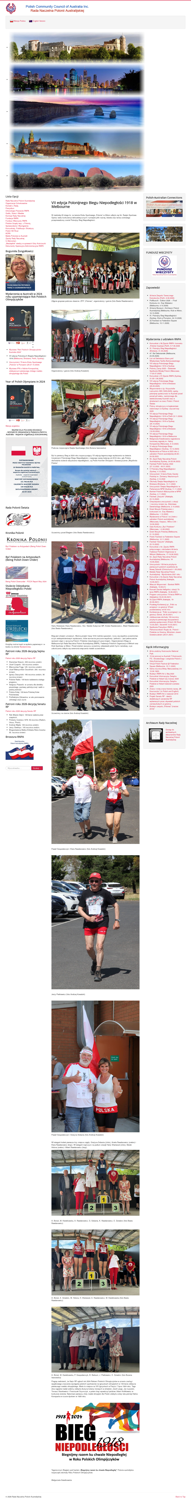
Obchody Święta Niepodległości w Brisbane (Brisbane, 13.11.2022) (163, 482)
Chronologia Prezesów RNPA (17, 211)
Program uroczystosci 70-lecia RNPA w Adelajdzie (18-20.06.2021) (165, 595)
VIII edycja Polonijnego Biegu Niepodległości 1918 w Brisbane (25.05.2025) (162, 383)
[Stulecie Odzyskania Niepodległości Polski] (17, 603)
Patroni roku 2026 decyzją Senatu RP (21, 711)
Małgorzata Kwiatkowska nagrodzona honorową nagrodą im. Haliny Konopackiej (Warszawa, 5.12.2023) (165, 441)
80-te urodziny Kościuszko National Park (164, 652)
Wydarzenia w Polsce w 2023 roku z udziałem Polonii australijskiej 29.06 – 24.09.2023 (165, 454)
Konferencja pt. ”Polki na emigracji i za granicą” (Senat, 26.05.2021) (165, 613)
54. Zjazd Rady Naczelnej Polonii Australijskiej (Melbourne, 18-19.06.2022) (163, 559)
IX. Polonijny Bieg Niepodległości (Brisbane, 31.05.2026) (163, 349)
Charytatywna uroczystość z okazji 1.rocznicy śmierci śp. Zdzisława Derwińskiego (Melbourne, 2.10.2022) (165, 504)
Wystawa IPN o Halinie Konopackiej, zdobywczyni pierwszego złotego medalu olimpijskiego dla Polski (25, 371)
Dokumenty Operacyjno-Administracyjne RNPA (25, 246)
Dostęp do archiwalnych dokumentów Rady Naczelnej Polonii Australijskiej (173, 734)
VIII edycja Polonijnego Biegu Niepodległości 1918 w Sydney (162, 364)
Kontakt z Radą (12, 206)
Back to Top (180, 1496)
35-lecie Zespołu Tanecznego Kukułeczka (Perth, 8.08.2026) (162, 296)
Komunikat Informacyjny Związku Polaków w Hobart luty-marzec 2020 (164, 677)
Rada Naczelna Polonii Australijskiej (20, 201)
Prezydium (10, 208)
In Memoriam (11, 241)
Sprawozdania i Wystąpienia (17, 226)
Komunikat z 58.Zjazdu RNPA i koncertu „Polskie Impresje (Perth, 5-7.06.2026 (166, 344)
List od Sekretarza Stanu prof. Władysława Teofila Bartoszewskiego (165, 359)
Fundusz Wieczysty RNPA (16, 221)
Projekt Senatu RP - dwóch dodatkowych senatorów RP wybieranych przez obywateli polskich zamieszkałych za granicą (165, 700)
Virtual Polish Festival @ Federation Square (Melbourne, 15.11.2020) (164, 664)
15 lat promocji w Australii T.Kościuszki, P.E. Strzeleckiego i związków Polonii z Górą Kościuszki (166, 658)
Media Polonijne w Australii (16, 236)
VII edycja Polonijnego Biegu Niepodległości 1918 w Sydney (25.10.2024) (162, 421)
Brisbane (27, 358)
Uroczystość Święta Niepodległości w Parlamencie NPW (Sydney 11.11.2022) (166, 487)
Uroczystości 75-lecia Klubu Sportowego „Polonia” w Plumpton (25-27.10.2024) (25, 363)
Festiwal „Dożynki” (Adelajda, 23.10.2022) (161, 497)
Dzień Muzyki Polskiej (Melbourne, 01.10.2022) (164, 532)
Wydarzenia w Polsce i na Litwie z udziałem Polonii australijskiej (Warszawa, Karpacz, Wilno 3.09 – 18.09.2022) (163, 520)
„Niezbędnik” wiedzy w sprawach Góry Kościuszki (26, 243)
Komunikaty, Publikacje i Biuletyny (20, 228)
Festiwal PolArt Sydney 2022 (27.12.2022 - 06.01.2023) (161, 465)
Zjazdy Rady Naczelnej (15, 238)
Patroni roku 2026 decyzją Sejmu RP (21, 658)
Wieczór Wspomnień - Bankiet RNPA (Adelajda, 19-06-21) (165, 585)
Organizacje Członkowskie (16, 203)
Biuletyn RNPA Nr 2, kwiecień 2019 (164, 693)
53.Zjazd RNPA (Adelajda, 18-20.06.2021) (162, 600)
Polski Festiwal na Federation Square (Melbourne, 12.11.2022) (165, 537)
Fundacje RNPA (12, 218)
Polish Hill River (12, 231)
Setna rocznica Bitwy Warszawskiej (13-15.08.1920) (166, 669)
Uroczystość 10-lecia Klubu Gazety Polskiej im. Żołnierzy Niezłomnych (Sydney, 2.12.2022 (164, 476)
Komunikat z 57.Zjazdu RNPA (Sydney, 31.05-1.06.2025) (165, 377)
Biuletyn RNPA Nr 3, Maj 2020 (162, 673)
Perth (34, 358)
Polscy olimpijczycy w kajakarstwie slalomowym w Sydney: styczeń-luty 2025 (164, 408)
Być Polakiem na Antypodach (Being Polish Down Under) (26, 547)
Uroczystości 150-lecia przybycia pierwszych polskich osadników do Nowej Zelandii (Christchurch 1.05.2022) (166, 567)
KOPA (8, 233)
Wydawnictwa (25, 646)
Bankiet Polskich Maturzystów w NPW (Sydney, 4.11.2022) (165, 492)
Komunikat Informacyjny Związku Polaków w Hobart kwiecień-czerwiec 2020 (164, 684)
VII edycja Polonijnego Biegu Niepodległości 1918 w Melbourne (163, 435)
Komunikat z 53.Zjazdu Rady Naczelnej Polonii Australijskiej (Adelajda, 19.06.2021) (166, 579)
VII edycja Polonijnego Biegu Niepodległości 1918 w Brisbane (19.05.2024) (162, 428)
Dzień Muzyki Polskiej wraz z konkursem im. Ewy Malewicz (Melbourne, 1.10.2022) (162, 511)
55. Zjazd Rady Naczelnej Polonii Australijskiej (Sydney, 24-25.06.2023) (165, 460)
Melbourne (18, 358)
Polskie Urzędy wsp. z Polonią (18, 223)
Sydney (40, 358)
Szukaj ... (37, 768)
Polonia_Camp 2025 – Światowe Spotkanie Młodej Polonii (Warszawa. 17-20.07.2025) (165, 371)
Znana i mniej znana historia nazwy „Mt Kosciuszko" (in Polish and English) (165, 690)
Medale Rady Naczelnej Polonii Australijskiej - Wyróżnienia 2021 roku (165, 573)
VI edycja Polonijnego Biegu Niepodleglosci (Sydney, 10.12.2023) (164, 447)
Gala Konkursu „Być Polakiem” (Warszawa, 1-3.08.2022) (162, 527)
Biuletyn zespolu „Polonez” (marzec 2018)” (164, 707)
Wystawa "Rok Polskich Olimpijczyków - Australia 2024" (25, 350)
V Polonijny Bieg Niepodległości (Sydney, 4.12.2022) (162, 470)
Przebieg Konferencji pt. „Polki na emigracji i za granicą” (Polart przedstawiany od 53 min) (163, 607)
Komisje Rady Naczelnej (15, 216)
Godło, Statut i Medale (15, 213)
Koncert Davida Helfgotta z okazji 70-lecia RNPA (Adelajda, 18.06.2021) (165, 590)
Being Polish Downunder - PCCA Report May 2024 (26, 581)
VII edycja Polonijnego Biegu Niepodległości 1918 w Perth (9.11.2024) (166, 414)
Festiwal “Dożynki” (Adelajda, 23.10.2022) (161, 542)
